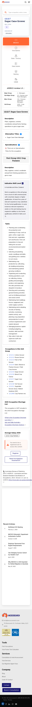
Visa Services (6, 660)
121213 (11, 360)
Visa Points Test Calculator (10, 649)
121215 (11, 372)
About (4, 676)
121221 (11, 386)
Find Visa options (7, 646)
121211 (11, 355)
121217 (11, 379)
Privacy (10, 700)
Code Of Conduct (7, 680)
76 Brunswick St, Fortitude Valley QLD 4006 (16, 624)
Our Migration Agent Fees (10, 664)
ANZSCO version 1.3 (15, 88)
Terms (5, 700)
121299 (11, 393)
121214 (11, 364)
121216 (11, 374)
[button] (29, 2)
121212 (11, 357)
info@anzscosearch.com (11, 620)
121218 (11, 384)
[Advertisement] (16, 507)
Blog (3, 673)
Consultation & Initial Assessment (12, 657)
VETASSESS (9, 33)
